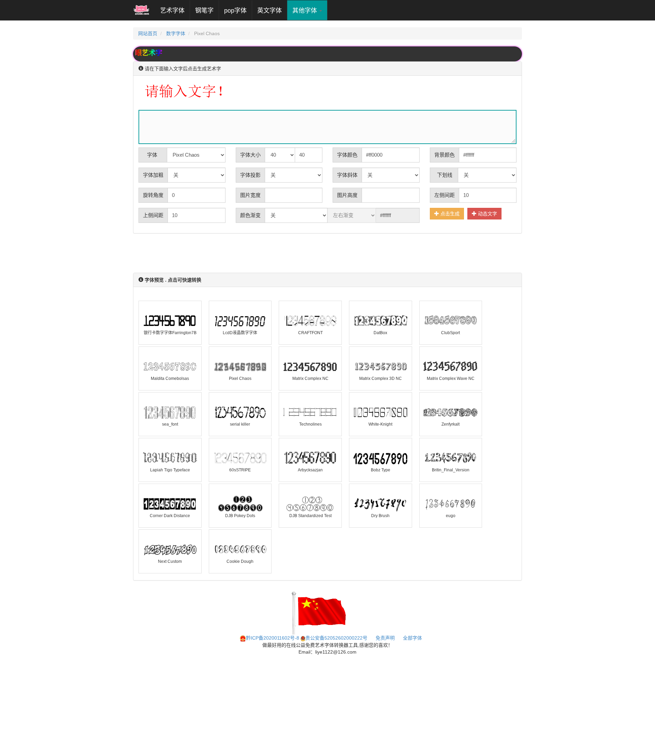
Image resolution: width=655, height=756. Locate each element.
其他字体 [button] (305, 10)
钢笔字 (204, 10)
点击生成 (449, 213)
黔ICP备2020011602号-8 (272, 638)
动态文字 (487, 213)
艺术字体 (175, 10)
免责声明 (385, 638)
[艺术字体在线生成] (141, 10)
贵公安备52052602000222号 (336, 638)
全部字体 (412, 638)
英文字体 (269, 10)
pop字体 (235, 10)
